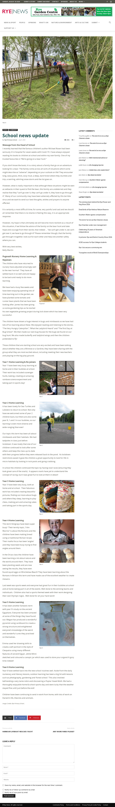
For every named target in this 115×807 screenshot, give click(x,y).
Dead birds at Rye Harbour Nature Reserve (94, 209)
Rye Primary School (10, 140)
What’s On (43, 22)
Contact (55, 2)
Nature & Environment (61, 22)
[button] (110, 23)
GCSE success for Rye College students (93, 242)
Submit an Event (43, 2)
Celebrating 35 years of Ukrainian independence (90, 231)
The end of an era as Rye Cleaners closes (93, 220)
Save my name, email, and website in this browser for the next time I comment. (34, 785)
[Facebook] (107, 1)
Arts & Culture (81, 22)
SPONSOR (64, 2)
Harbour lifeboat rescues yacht (17, 731)
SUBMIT (95, 22)
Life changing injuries (95, 165)
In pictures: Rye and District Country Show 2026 (95, 237)
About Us (73, 2)
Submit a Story (29, 2)
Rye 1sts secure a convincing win (90, 247)
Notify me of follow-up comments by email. (20, 790)
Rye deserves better (94, 175)
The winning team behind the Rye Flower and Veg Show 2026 (95, 203)
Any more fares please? (63, 731)
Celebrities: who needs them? (99, 170)
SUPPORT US (9, 28)
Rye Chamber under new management (92, 225)
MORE (81, 2)
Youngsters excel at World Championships (94, 253)
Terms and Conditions (73, 805)
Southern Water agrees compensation (92, 215)
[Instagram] (111, 1)
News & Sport (10, 22)
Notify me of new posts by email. (16, 792)
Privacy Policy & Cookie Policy (91, 805)
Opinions (32, 22)
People (22, 22)
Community (13, 130)
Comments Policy (58, 805)
